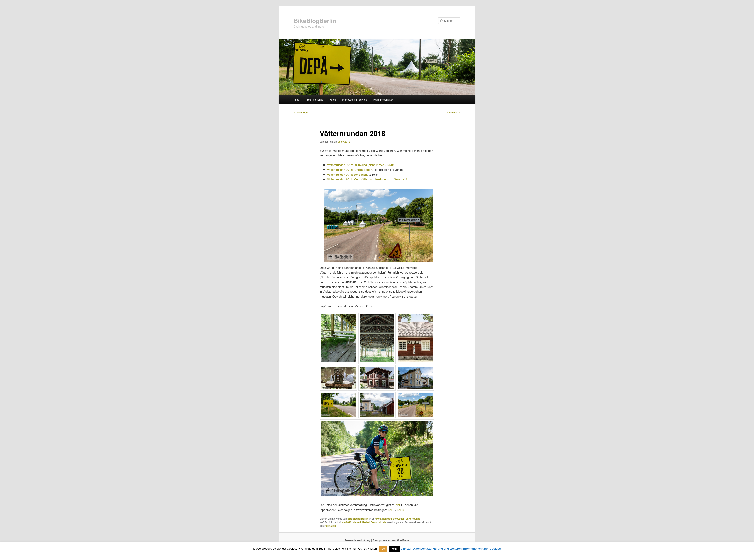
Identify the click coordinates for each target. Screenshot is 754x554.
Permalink (330, 525)
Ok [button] (383, 548)
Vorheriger (301, 112)
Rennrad (387, 518)
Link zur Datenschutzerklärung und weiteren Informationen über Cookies (451, 548)
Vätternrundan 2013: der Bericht (347, 174)
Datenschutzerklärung (357, 540)
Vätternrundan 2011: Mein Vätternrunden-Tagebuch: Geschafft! (367, 179)
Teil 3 (400, 510)
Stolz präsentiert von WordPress (391, 540)
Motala (382, 522)
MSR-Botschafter (383, 99)
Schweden (398, 518)
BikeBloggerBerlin (357, 518)
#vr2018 (346, 522)
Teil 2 (391, 510)
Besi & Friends (315, 99)
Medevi (357, 522)
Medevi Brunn (369, 522)
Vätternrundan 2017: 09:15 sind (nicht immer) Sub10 (360, 165)
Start (297, 99)
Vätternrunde (413, 518)
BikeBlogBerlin (315, 20)
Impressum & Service (354, 99)
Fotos (332, 99)
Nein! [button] (394, 548)
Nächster (453, 112)
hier (397, 505)
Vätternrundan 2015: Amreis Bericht (350, 169)
